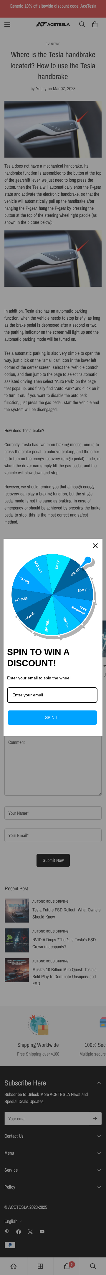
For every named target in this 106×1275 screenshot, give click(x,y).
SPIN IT (52, 717)
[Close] (95, 546)
